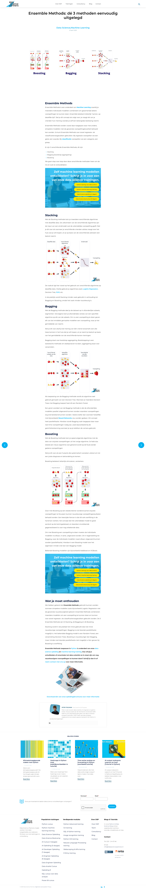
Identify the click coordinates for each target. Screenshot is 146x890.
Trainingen (69, 4)
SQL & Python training (71, 831)
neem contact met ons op (55, 662)
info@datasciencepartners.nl (113, 847)
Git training (67, 828)
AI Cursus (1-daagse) (49, 842)
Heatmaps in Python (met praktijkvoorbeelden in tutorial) (59, 763)
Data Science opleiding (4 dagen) (87, 194)
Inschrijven (112, 806)
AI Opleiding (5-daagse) (51, 846)
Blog (90, 4)
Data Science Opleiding (51, 834)
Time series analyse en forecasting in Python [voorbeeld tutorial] (86, 762)
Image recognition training (73, 835)
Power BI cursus (48, 880)
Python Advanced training (73, 824)
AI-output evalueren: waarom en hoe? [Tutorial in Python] (113, 762)
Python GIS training (70, 839)
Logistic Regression (90, 289)
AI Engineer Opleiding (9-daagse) (50, 857)
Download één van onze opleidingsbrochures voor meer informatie (73, 697)
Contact (98, 4)
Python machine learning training (87, 189)
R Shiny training (69, 853)
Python (74, 648)
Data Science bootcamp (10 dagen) (86, 199)
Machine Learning (80, 27)
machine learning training (71, 652)
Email (97, 796)
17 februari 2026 (56, 769)
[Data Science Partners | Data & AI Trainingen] (13, 4)
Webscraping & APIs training (74, 849)
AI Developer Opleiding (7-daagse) (51, 850)
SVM (58, 292)
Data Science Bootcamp (51, 838)
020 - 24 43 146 (111, 841)
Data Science (63, 27)
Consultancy (81, 4)
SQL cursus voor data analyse (50, 875)
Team (94, 828)
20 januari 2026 (110, 767)
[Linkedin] (49, 723)
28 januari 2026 (83, 767)
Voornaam (84, 796)
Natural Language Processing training (74, 844)
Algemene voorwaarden (41, 886)
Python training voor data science (87, 184)
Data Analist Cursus (49, 866)
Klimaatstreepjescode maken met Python (31, 761)
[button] (26, 779)
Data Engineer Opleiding (51, 863)
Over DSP (58, 4)
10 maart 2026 (28, 765)
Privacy (49, 886)
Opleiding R (46, 870)
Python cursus (47, 824)
